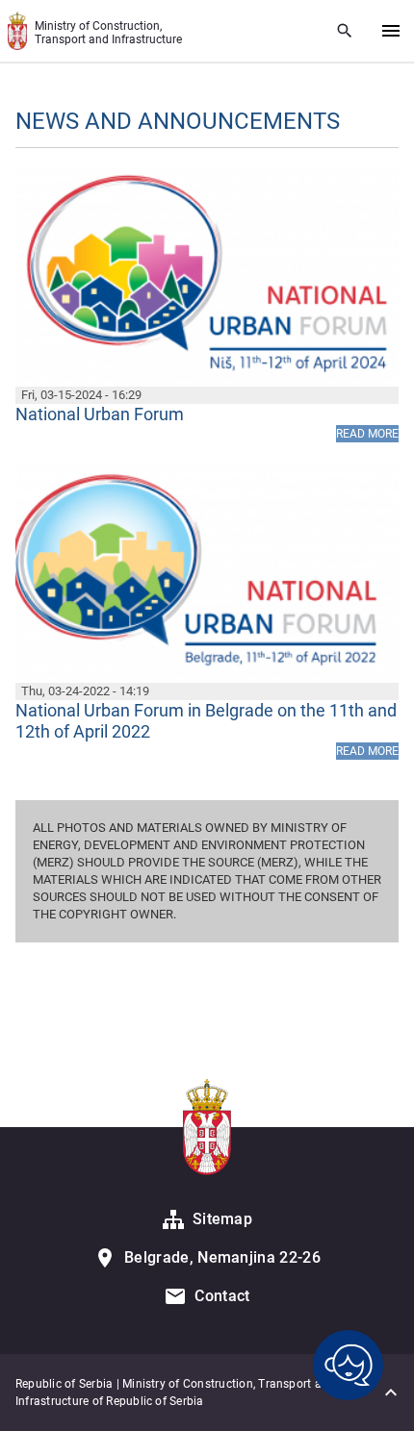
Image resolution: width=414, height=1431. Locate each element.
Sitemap (222, 1219)
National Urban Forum (99, 414)
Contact (221, 1296)
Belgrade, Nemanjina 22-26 (222, 1257)
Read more (367, 433)
